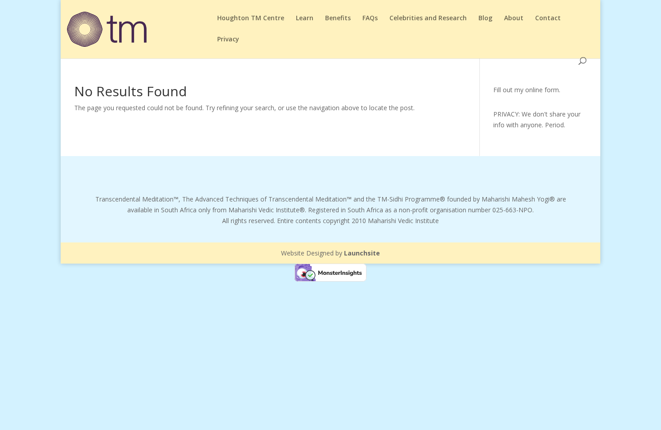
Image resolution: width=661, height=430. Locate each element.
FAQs (370, 18)
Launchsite (362, 253)
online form (542, 89)
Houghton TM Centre (250, 18)
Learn (304, 18)
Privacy (228, 39)
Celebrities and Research (428, 18)
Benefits (338, 18)
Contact (548, 18)
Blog (485, 18)
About (513, 18)
